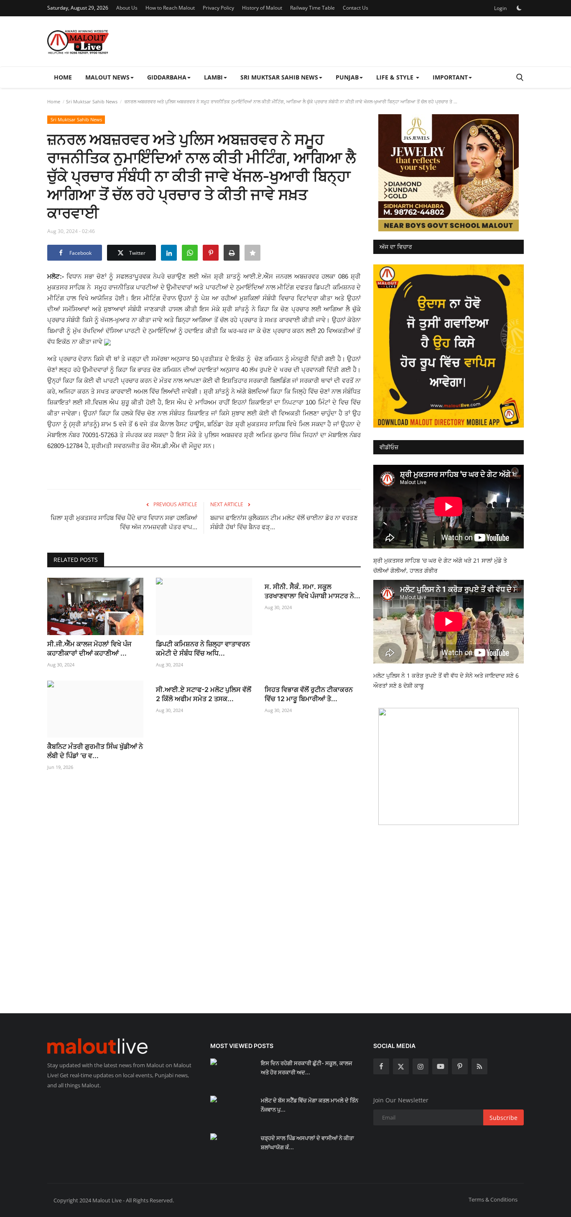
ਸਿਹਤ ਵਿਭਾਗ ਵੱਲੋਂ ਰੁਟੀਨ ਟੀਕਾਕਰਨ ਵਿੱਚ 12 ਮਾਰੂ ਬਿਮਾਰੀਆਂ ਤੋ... (309, 694)
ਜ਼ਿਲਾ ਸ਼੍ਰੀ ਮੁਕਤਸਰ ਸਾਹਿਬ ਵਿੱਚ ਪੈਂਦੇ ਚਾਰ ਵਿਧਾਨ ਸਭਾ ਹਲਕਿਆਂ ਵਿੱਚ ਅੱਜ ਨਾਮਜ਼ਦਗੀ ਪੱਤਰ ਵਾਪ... (124, 522)
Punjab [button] (347, 77)
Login (500, 8)
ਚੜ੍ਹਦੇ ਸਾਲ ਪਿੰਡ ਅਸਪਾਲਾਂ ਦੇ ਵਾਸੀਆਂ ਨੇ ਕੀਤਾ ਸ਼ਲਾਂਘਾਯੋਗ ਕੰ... (307, 1142)
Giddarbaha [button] (166, 77)
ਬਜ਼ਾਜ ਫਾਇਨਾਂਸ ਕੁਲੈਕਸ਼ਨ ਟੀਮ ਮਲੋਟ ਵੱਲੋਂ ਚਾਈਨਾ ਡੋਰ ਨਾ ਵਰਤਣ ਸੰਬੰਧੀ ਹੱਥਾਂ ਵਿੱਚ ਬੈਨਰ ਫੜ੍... (284, 522)
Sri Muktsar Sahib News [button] (279, 77)
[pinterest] (460, 1066)
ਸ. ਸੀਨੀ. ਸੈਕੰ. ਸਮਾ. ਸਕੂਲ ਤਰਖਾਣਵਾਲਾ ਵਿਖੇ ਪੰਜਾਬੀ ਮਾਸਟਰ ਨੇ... (312, 591)
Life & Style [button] (395, 77)
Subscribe (503, 1118)
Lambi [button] (213, 77)
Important (450, 77)
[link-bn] (448, 172)
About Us (127, 7)
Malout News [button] (107, 77)
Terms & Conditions (493, 1199)
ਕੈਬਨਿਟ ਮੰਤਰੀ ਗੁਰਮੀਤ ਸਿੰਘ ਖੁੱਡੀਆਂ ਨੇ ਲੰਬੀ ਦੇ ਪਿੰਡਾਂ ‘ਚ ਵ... (95, 751)
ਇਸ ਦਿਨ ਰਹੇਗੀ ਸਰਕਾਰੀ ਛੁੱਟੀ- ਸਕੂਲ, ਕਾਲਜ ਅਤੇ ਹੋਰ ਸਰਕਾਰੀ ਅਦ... (306, 1068)
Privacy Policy (218, 7)
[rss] (479, 1066)
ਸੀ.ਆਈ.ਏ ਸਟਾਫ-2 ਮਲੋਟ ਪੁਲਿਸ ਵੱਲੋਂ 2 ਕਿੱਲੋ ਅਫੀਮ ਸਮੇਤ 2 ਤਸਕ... (203, 694)
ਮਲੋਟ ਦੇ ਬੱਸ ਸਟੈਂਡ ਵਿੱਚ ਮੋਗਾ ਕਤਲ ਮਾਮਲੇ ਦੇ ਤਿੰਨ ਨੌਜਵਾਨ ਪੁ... (309, 1105)
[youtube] (440, 1066)
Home (63, 77)
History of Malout (262, 7)
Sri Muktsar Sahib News (91, 101)
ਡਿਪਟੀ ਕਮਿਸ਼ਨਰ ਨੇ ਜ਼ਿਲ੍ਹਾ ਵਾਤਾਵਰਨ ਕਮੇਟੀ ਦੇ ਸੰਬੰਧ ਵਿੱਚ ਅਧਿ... (203, 648)
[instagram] (420, 1066)
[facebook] (381, 1066)
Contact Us (355, 7)
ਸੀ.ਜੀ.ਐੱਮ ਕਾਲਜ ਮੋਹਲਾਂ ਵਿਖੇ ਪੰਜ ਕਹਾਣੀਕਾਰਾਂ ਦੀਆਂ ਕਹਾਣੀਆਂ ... (89, 648)
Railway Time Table (312, 7)
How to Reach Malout (170, 7)
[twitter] (401, 1066)
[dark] (519, 8)
